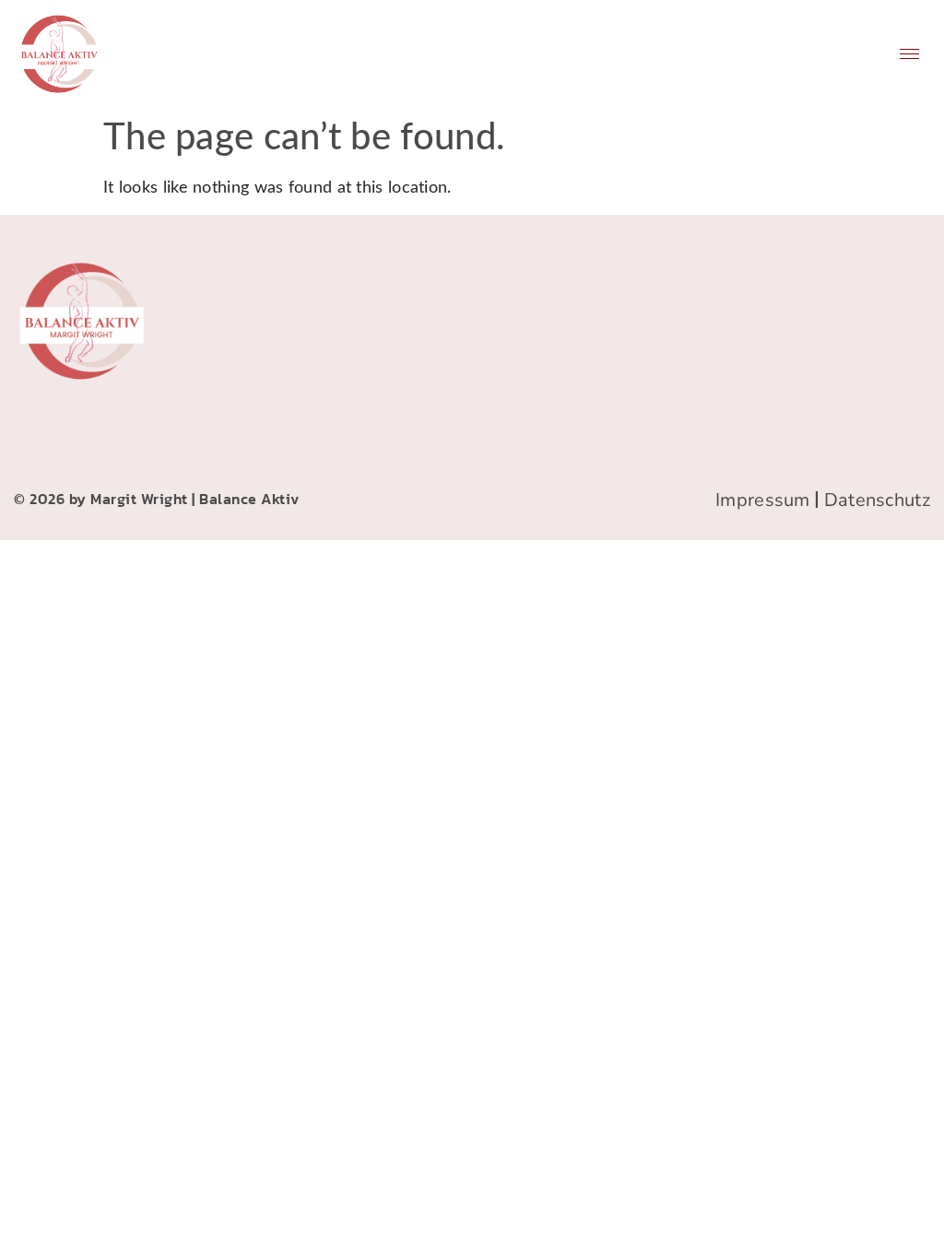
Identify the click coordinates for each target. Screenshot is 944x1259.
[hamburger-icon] (909, 54)
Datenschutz (877, 500)
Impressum (762, 500)
